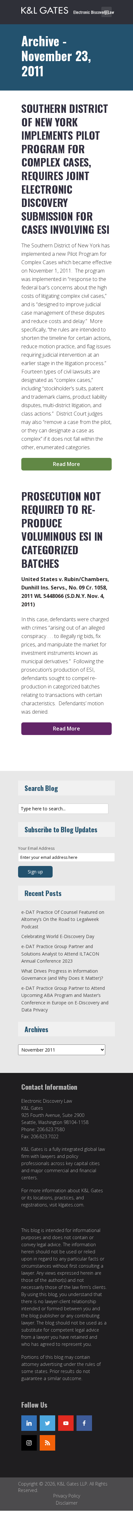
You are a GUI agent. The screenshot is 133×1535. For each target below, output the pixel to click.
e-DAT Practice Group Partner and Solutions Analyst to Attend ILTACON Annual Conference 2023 (60, 953)
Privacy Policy (66, 1496)
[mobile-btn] (106, 12)
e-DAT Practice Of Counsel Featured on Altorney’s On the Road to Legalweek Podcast (62, 919)
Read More (66, 464)
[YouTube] (66, 1423)
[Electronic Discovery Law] (68, 9)
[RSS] (47, 1443)
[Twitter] (47, 1423)
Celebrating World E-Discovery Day (57, 936)
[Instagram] (29, 1443)
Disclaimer (66, 1503)
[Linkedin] (29, 1423)
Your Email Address (36, 848)
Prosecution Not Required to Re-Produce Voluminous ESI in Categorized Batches (62, 529)
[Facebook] (84, 1423)
